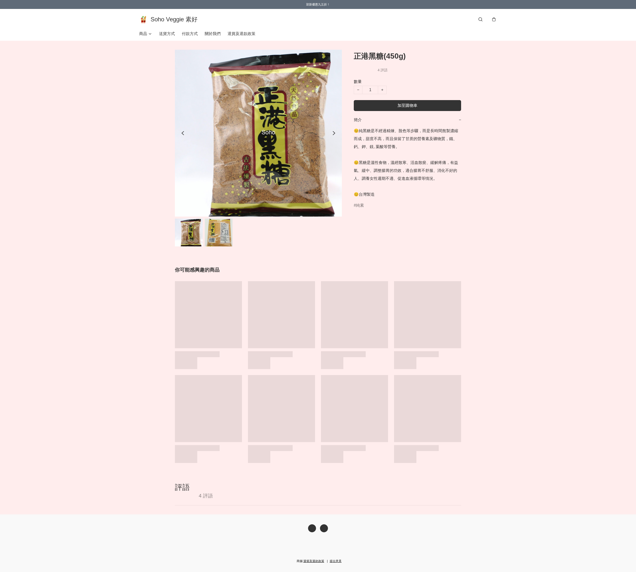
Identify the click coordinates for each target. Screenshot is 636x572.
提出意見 (336, 561)
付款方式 (190, 34)
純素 (360, 205)
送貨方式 (167, 34)
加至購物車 (407, 105)
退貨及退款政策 (241, 34)
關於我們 (213, 34)
